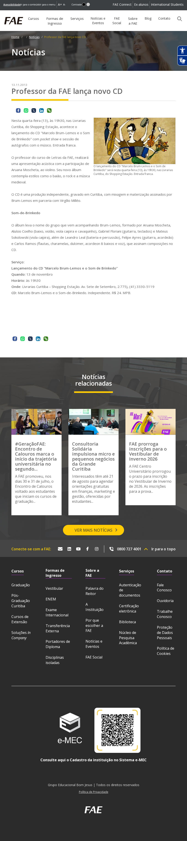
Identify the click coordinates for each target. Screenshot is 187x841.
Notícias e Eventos (98, 20)
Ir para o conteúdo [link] (30, 4)
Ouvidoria (165, 600)
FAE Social (116, 20)
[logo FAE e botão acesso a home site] (3, 13)
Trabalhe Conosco (165, 614)
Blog (148, 18)
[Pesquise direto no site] (178, 18)
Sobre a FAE (133, 21)
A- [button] (64, 4)
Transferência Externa (58, 628)
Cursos (33, 18)
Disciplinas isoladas (55, 660)
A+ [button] (60, 4)
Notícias (34, 37)
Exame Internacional (57, 612)
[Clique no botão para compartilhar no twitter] (33, 110)
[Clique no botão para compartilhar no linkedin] (41, 110)
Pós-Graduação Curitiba (20, 600)
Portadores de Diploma (58, 644)
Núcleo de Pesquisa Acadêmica (128, 638)
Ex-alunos (141, 4)
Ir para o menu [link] (47, 4)
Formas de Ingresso (54, 21)
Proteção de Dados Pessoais (165, 632)
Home (15, 37)
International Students (167, 4)
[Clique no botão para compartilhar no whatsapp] (26, 110)
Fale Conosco (164, 587)
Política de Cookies (165, 651)
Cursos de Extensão (20, 619)
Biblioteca (127, 621)
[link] (12, 4)
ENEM (51, 599)
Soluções (21, 635)
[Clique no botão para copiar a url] (49, 110)
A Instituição (95, 607)
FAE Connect (122, 4)
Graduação (20, 584)
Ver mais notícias (93, 530)
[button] (84, 4)
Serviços (77, 18)
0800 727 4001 (129, 548)
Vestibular (54, 588)
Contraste (76, 4)
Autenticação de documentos (130, 590)
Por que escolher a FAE (94, 625)
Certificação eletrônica (129, 608)
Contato (164, 18)
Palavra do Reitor (95, 591)
